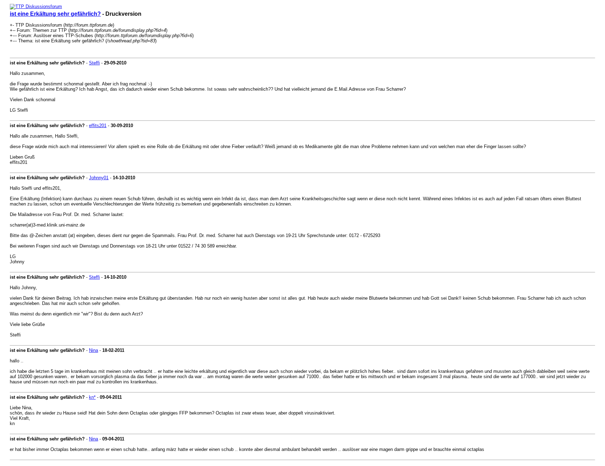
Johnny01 (99, 177)
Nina (93, 350)
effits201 (97, 125)
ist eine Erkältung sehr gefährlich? (55, 14)
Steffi (94, 62)
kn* (92, 397)
